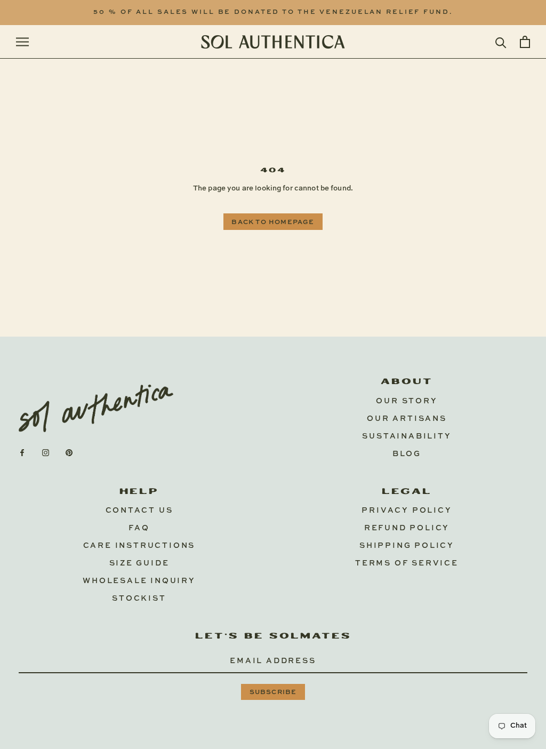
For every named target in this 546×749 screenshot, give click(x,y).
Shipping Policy (406, 545)
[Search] (501, 41)
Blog (406, 454)
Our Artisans (407, 419)
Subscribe (273, 692)
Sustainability (406, 436)
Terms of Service (407, 563)
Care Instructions (139, 545)
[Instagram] (45, 452)
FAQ (139, 528)
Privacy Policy (407, 510)
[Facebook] (22, 452)
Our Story (406, 401)
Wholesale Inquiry (139, 581)
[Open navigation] (22, 41)
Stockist (139, 598)
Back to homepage (272, 222)
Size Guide (139, 563)
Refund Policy (406, 528)
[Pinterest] (69, 452)
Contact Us (139, 510)
